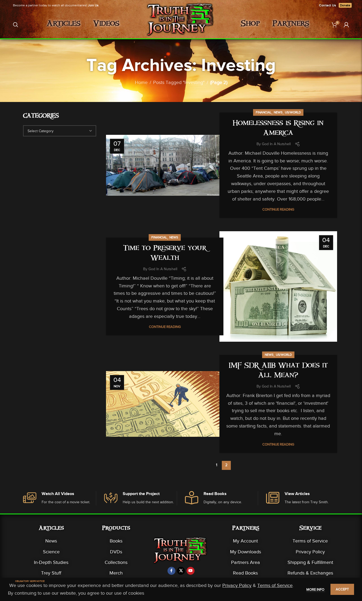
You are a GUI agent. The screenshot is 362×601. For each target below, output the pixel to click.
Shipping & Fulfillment (310, 562)
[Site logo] (181, 24)
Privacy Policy (310, 551)
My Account (245, 541)
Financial (263, 112)
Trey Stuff (51, 573)
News (278, 112)
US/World (293, 112)
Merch (116, 573)
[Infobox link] (59, 498)
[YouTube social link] (191, 571)
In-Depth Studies (51, 562)
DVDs (116, 551)
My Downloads (245, 551)
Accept (342, 589)
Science (51, 551)
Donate (345, 5)
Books (116, 541)
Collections (116, 562)
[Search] (15, 24)
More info (315, 589)
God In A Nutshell (276, 144)
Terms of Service (310, 541)
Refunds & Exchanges (310, 573)
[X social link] (181, 571)
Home (141, 82)
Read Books (245, 573)
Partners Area (245, 562)
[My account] (346, 24)
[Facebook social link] (171, 571)
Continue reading (278, 209)
